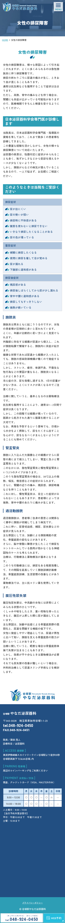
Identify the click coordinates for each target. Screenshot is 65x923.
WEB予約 (56, 918)
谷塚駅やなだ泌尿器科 (34, 909)
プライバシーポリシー (32, 902)
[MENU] (58, 6)
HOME (5, 40)
